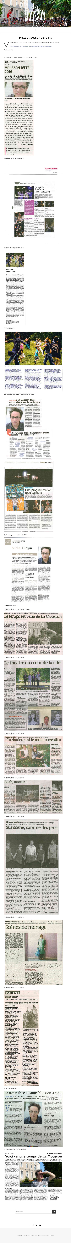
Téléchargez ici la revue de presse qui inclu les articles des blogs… (31, 46)
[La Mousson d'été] (35, 14)
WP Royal (51, 1235)
